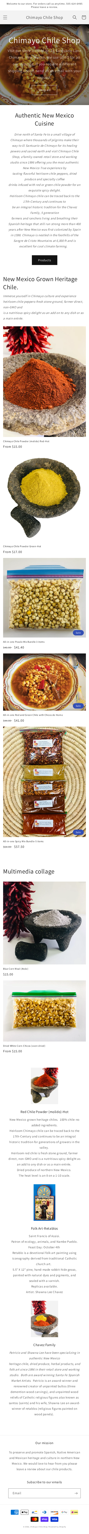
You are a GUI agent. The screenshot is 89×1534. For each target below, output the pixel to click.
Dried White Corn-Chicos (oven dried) (24, 1045)
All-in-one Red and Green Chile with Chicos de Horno (33, 714)
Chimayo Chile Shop (39, 1527)
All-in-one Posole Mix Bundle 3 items (24, 641)
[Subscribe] (76, 1493)
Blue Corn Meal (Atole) (15, 968)
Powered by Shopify (57, 1527)
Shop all (44, 90)
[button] (5, 17)
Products (44, 260)
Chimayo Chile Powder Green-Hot (22, 546)
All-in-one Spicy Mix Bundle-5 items (23, 841)
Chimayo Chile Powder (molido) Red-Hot (26, 441)
